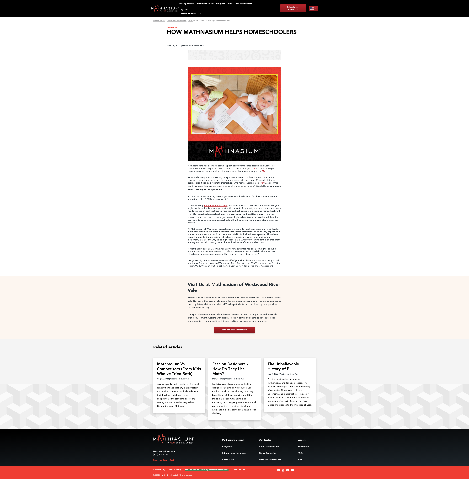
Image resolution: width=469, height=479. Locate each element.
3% (254, 168)
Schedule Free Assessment (293, 8)
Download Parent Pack (163, 460)
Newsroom (303, 447)
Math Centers (159, 21)
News (190, 21)
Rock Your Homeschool (215, 206)
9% (263, 171)
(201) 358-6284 (160, 454)
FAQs (300, 453)
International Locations (234, 453)
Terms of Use (239, 470)
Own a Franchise (267, 453)
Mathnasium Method (233, 440)
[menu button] (313, 8)
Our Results (265, 440)
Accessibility (159, 470)
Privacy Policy (175, 470)
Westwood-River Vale (176, 21)
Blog (300, 460)
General (172, 28)
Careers (302, 440)
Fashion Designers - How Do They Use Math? (230, 369)
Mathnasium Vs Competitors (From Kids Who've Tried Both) (179, 369)
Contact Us (228, 460)
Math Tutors (270, 460)
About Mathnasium (269, 447)
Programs (227, 447)
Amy (263, 183)
